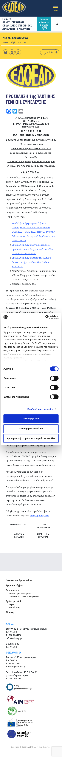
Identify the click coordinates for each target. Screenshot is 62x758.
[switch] (54, 378)
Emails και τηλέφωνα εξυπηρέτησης (24, 596)
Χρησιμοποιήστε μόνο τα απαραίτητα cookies (31, 438)
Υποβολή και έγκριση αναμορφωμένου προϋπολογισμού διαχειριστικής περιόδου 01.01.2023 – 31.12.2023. (33, 249)
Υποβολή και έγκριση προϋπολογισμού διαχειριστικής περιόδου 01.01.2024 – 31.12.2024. (31, 262)
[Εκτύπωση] (5, 52)
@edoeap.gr (14, 638)
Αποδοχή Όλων (31, 418)
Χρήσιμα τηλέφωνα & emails (44, 22)
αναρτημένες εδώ (39, 515)
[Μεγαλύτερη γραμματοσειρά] (56, 52)
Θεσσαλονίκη (14, 607)
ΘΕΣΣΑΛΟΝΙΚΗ (13, 652)
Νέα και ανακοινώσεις (15, 37)
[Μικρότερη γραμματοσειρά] (43, 52)
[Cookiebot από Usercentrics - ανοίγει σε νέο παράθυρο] (45, 317)
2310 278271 (15, 663)
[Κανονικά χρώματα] (18, 52)
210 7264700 (15, 635)
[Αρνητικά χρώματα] (12, 52)
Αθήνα (11, 604)
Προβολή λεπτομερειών (40, 409)
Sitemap (10, 612)
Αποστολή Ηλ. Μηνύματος (20, 593)
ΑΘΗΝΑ (10, 624)
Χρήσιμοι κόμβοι (14, 585)
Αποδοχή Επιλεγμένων (31, 428)
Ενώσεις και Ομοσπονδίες (19, 580)
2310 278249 (14, 678)
